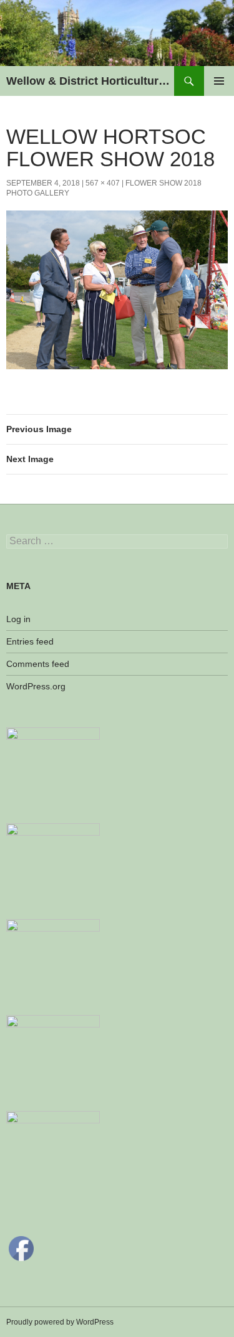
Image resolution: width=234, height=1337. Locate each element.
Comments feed (37, 664)
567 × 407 (102, 183)
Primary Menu (219, 81)
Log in (18, 619)
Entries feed (30, 641)
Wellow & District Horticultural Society (90, 81)
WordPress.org (36, 686)
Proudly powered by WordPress (60, 1322)
